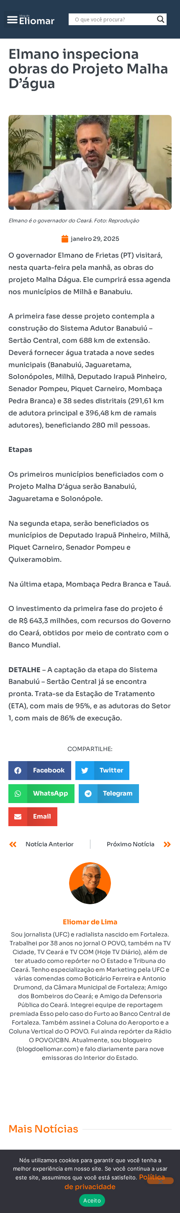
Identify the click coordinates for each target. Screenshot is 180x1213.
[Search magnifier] (161, 19)
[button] (12, 19)
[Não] (160, 1180)
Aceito (92, 1200)
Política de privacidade (114, 1182)
